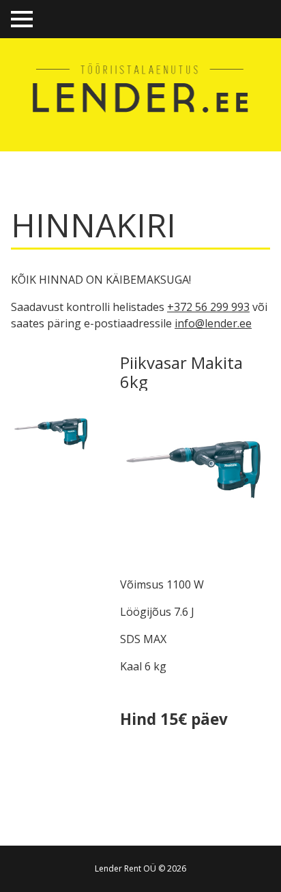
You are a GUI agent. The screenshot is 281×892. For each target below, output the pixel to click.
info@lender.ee (213, 323)
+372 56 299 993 (208, 306)
